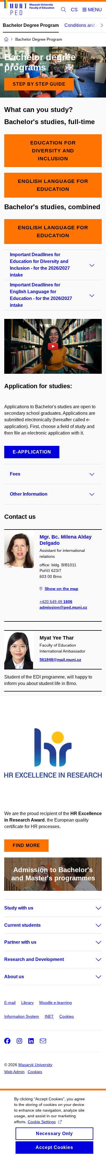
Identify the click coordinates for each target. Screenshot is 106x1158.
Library (27, 1002)
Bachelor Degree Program (31, 25)
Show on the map (61, 588)
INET (49, 1016)
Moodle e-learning (55, 1002)
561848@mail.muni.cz (60, 659)
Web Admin (14, 1072)
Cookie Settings (42, 1122)
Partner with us (20, 942)
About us (14, 976)
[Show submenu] (93, 908)
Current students (22, 925)
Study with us (18, 908)
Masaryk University (35, 1064)
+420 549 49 (56, 601)
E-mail (10, 1002)
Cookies (66, 1016)
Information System (21, 1016)
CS (74, 9)
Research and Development (34, 959)
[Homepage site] (29, 8)
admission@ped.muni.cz (63, 607)
